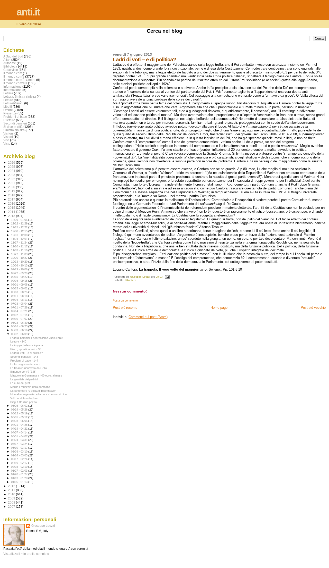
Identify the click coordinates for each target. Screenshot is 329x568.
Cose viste (10, 69)
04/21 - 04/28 (19, 424)
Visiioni (8, 133)
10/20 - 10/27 (19, 257)
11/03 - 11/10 (19, 250)
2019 (12, 191)
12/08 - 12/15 (19, 231)
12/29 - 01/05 (19, 219)
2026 (12, 162)
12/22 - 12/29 (19, 223)
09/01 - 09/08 (19, 284)
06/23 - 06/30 (19, 322)
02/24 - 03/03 (19, 455)
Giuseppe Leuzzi (43, 526)
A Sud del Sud (13, 56)
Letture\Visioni (13, 103)
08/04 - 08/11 (19, 299)
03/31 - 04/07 (19, 436)
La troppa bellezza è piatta (26, 345)
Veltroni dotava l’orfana (24, 398)
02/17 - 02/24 (19, 459)
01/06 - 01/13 (19, 481)
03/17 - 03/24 (19, 443)
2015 (12, 207)
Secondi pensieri (15, 123)
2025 (12, 166)
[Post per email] (166, 276)
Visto (6, 143)
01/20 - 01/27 (19, 474)
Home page (219, 308)
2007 (12, 506)
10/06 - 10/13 (19, 265)
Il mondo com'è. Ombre (19, 79)
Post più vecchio (313, 308)
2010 (12, 494)
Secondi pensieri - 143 (24, 356)
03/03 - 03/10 (19, 451)
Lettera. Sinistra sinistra (19, 96)
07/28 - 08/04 (19, 303)
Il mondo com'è (13, 76)
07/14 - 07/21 (19, 311)
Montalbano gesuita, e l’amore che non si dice (38, 394)
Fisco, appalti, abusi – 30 (25, 349)
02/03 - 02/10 (19, 466)
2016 (12, 203)
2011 (12, 490)
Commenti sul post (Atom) (148, 317)
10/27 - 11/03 (19, 254)
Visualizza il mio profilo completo (26, 554)
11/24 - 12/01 (19, 238)
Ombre (8, 110)
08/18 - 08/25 (19, 292)
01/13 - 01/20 (19, 478)
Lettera (8, 93)
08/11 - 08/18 (19, 295)
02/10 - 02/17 (19, 462)
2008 (12, 502)
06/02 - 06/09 (19, 334)
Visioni (8, 136)
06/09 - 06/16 (19, 330)
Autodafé (9, 63)
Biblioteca (130, 280)
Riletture (9, 120)
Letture (8, 100)
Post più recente (125, 308)
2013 (12, 216)
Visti (6, 140)
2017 (12, 199)
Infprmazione (12, 89)
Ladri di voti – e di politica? (26, 352)
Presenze (10, 113)
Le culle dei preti (20, 383)
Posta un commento (125, 300)
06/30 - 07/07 (19, 318)
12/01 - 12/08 (19, 235)
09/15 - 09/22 (19, 276)
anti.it (28, 12)
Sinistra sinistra (14, 130)
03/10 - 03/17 (19, 447)
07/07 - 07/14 (19, 314)
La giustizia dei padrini (24, 379)
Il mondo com (12, 73)
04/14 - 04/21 (19, 428)
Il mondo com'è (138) (23, 371)
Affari (7, 59)
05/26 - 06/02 (19, 405)
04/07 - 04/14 (19, 432)
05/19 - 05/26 (19, 409)
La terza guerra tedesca (25, 364)
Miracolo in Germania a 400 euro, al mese (36, 375)
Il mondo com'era (15, 83)
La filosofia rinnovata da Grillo (28, 368)
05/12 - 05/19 (19, 413)
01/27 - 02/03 (19, 470)
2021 (12, 183)
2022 (12, 179)
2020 (12, 187)
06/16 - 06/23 (19, 326)
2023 (12, 175)
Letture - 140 (18, 341)
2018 (12, 195)
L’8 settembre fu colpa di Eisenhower (33, 390)
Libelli (7, 106)
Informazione (12, 86)
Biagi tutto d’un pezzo (23, 402)
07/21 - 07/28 (19, 307)
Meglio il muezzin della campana (30, 386)
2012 (12, 486)
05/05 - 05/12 (19, 417)
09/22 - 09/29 (19, 273)
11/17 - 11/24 (19, 242)
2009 (12, 498)
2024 (12, 170)
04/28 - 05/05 (19, 420)
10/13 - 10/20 (19, 261)
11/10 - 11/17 (19, 246)
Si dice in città (13, 126)
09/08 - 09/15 (19, 280)
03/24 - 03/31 (19, 439)
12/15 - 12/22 (19, 227)
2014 (12, 211)
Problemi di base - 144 (24, 360)
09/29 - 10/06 (19, 269)
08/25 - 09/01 (19, 288)
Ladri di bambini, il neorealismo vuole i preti (36, 337)
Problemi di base (15, 116)
